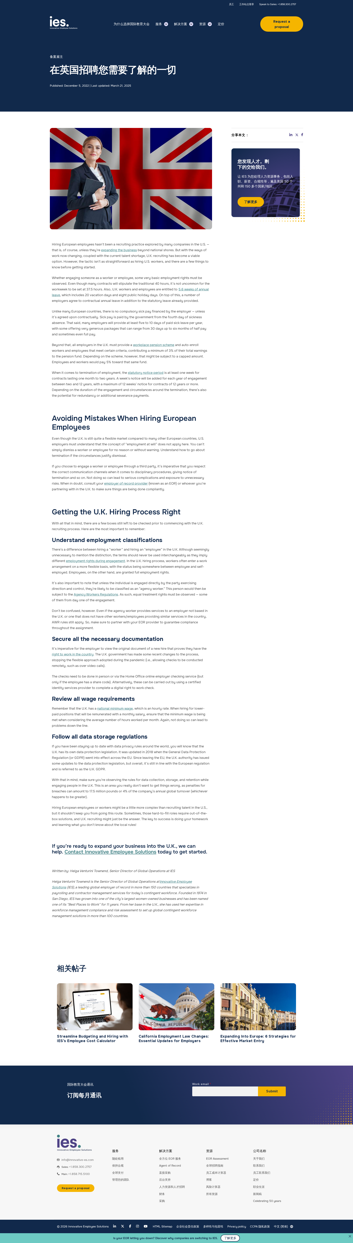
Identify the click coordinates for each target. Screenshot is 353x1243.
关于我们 (259, 1158)
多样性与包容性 (213, 1226)
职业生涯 (259, 1187)
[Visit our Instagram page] (137, 1226)
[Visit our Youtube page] (146, 1226)
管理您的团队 (120, 1179)
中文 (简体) (281, 1226)
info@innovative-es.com (77, 1160)
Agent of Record (170, 1165)
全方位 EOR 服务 (170, 1158)
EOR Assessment (217, 1158)
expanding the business (119, 250)
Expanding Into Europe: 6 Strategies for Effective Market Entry (258, 1038)
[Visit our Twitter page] (122, 1226)
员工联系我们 (261, 1173)
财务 (162, 1194)
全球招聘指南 (214, 1165)
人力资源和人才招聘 (172, 1187)
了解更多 (250, 202)
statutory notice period (145, 373)
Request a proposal (281, 24)
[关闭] (350, 1236)
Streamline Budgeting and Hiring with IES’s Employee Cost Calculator (92, 1038)
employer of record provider (126, 483)
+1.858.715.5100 (79, 1174)
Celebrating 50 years (267, 1201)
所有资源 (212, 1194)
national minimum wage (115, 708)
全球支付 (118, 1173)
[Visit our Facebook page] (130, 1226)
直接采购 (165, 1173)
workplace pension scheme (153, 345)
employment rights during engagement (95, 561)
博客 (209, 1179)
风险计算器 (213, 1187)
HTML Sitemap (162, 1226)
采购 (162, 1201)
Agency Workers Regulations (96, 594)
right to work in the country (73, 654)
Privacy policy (236, 1226)
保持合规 (118, 1165)
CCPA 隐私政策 (260, 1226)
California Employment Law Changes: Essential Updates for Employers (174, 1038)
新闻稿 (257, 1194)
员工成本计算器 (216, 1173)
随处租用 (118, 1158)
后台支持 (165, 1179)
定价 (256, 1179)
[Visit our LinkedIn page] (114, 1226)
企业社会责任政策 (187, 1226)
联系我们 (259, 1165)
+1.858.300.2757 (80, 1167)
